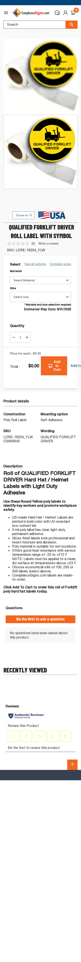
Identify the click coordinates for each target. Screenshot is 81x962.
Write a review (48, 243)
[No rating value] (19, 243)
